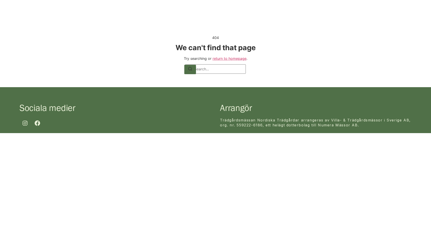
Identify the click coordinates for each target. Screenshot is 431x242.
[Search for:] (215, 69)
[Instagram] (25, 123)
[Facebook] (37, 123)
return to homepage (229, 58)
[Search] (190, 69)
